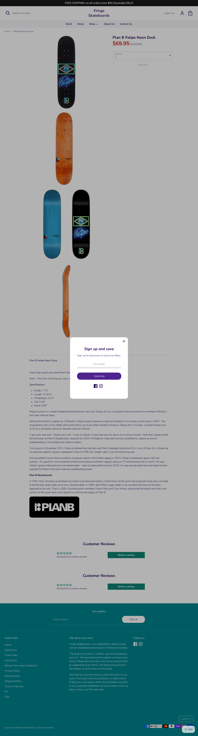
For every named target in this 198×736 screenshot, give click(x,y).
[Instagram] (101, 386)
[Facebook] (95, 386)
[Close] (124, 341)
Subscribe (99, 376)
